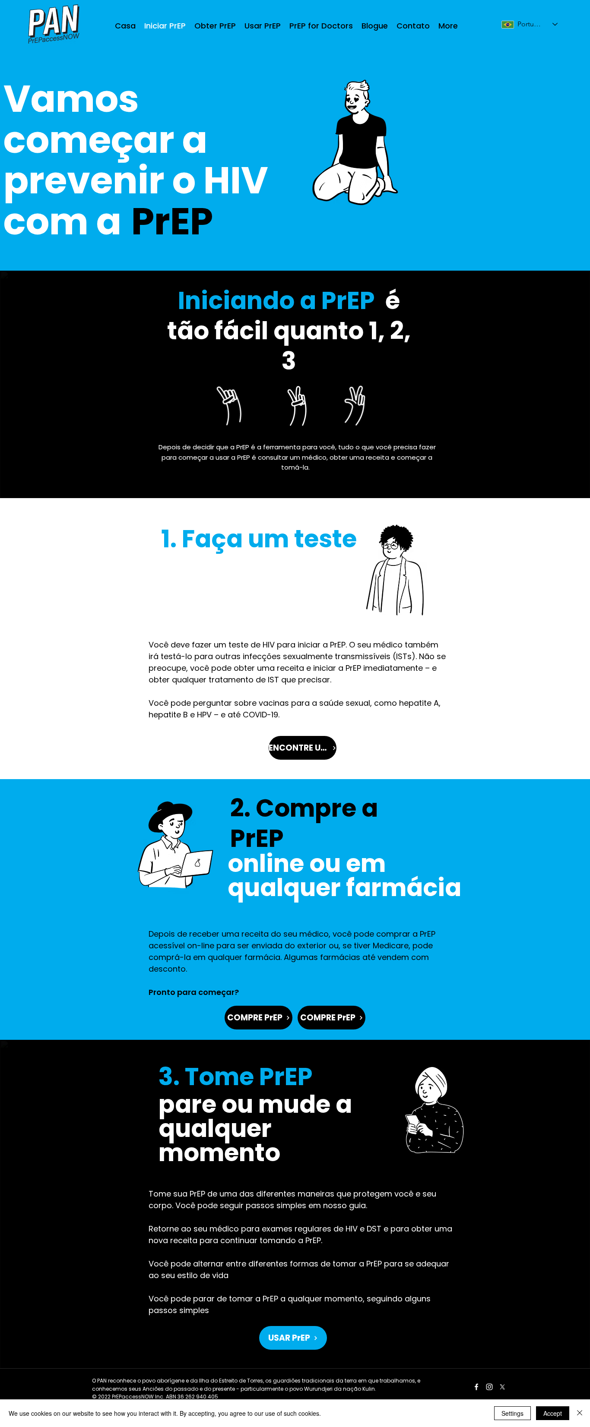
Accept (552, 1413)
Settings (512, 1413)
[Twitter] (502, 1387)
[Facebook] (476, 1387)
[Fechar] (579, 1413)
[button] (215, 25)
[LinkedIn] (489, 1387)
